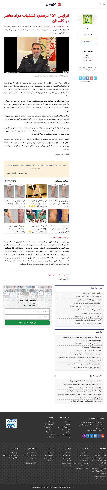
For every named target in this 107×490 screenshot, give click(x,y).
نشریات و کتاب (66, 455)
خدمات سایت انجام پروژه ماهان (91, 347)
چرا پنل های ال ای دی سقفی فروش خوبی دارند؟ (87, 367)
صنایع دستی (67, 466)
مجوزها (68, 424)
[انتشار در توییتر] (84, 78)
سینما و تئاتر (67, 458)
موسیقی (68, 460)
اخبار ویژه (99, 332)
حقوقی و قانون (64, 279)
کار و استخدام (102, 473)
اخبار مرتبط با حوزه (96, 376)
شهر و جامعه (84, 458)
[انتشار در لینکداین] (95, 78)
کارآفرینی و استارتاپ (100, 455)
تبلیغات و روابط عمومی (81, 468)
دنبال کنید (86, 41)
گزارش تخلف (11, 173)
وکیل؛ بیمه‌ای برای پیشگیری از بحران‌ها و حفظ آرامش (85, 401)
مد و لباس (33, 458)
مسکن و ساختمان (100, 479)
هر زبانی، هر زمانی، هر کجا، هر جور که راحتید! (87, 354)
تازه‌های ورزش (50, 453)
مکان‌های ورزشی (49, 455)
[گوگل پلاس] (102, 436)
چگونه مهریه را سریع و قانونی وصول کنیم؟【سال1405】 (84, 387)
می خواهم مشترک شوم (27, 322)
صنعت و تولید (102, 466)
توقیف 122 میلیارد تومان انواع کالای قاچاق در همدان (85, 306)
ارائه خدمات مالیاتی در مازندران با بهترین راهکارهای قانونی (84, 391)
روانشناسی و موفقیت (30, 455)
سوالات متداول (65, 429)
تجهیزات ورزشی (49, 458)
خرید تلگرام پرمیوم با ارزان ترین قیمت (90, 360)
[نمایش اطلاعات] (87, 60)
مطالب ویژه (50, 435)
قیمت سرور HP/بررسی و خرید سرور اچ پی (88, 350)
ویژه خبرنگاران (49, 432)
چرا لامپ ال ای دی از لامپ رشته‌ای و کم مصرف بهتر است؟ (84, 364)
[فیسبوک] (99, 436)
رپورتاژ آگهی (50, 437)
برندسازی (51, 429)
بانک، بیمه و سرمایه (100, 476)
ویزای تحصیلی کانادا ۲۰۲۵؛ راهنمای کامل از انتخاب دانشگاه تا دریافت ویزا (79, 394)
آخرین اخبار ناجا (97, 288)
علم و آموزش (84, 453)
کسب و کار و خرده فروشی (98, 468)
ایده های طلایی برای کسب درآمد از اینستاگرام (88, 344)
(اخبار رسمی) (45, 26)
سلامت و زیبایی (31, 453)
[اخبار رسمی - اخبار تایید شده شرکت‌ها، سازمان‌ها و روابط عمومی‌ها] (53, 4)
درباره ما (67, 422)
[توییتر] (95, 436)
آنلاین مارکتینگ (49, 424)
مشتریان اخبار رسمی (64, 427)
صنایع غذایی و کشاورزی (99, 471)
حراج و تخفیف (14, 453)
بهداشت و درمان (83, 455)
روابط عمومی (50, 422)
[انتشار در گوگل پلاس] (91, 78)
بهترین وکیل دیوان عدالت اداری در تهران (89, 398)
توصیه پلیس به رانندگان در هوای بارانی (89, 300)
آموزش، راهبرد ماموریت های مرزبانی (90, 313)
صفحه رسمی (87, 35)
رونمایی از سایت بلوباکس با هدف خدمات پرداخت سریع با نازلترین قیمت (80, 357)
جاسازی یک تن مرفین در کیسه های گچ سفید (87, 323)
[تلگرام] (87, 436)
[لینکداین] (91, 436)
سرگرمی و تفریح (31, 460)
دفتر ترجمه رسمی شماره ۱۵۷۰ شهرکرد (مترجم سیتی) (85, 381)
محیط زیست (84, 466)
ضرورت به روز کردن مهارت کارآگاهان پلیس (88, 296)
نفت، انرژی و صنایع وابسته (98, 458)
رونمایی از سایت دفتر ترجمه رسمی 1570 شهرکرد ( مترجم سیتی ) (82, 384)
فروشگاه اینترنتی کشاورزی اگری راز (91, 340)
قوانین (68, 432)
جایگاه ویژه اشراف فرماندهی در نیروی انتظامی (87, 303)
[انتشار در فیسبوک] (87, 78)
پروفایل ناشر (22, 173)
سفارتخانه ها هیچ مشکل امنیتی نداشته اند (88, 317)
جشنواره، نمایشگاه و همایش (10, 455)
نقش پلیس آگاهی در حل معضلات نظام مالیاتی (87, 310)
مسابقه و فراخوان (13, 458)
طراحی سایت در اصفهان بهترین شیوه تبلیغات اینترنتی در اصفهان (82, 337)
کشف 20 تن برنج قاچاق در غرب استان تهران (88, 320)
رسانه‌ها (68, 453)
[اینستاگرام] (84, 436)
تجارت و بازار (102, 453)
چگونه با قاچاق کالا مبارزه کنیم (92, 293)
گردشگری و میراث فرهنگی (80, 463)
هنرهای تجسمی (66, 463)
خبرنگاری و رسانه (49, 427)
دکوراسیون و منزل (31, 463)
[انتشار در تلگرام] (80, 78)
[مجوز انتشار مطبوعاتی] (11, 423)
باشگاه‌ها (51, 460)
